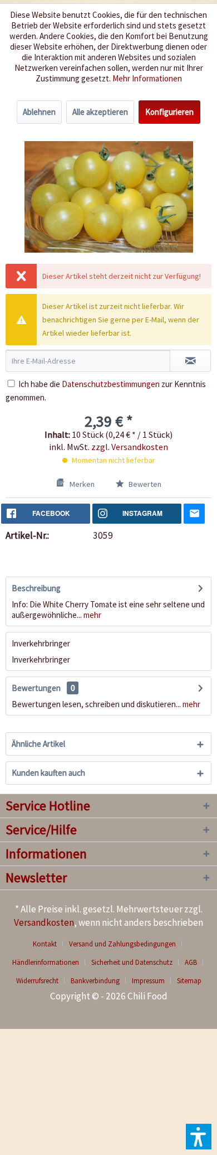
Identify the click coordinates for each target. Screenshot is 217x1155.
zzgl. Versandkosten (129, 446)
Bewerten (144, 484)
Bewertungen (36, 688)
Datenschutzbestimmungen (111, 384)
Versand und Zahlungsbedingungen (122, 944)
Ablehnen (39, 112)
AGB (191, 962)
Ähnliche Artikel (38, 743)
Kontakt (45, 944)
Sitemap (189, 980)
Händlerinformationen (45, 962)
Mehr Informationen (147, 78)
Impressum (148, 980)
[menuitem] (49, 944)
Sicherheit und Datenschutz (131, 962)
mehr (91, 615)
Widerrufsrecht (37, 980)
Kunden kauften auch (48, 772)
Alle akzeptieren (100, 112)
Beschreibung (36, 588)
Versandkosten (44, 922)
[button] (198, 1136)
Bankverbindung (95, 980)
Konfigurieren (169, 112)
